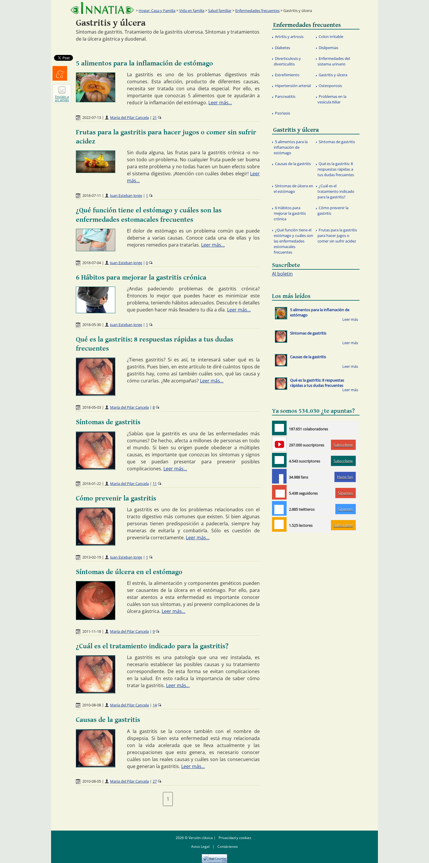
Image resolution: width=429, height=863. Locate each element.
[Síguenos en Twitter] (279, 508)
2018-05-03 (91, 407)
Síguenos (345, 493)
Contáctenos (227, 846)
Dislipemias (328, 47)
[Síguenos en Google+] (279, 492)
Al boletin (282, 274)
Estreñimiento (287, 74)
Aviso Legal (200, 846)
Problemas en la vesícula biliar (332, 99)
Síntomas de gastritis (108, 422)
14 (155, 705)
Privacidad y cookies (235, 837)
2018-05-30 (91, 324)
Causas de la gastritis (108, 720)
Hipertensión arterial (293, 85)
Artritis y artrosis (289, 36)
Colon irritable (331, 36)
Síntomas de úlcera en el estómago (129, 572)
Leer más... (220, 102)
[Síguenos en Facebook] (279, 476)
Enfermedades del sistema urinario (334, 61)
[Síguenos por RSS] (279, 524)
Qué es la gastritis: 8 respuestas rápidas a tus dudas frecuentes (336, 169)
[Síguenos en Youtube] (279, 444)
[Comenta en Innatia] (279, 428)
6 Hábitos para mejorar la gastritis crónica (141, 277)
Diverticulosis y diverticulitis (287, 61)
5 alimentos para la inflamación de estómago (144, 63)
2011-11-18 (91, 631)
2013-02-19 (91, 557)
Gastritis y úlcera (333, 74)
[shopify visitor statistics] (214, 856)
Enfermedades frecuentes (257, 10)
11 (155, 483)
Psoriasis (282, 113)
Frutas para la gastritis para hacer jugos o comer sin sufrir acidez (337, 235)
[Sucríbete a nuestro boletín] (279, 460)
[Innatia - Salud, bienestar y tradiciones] (102, 8)
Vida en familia (191, 10)
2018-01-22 (91, 483)
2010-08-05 (91, 781)
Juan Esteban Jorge (126, 195)
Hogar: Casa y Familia (157, 10)
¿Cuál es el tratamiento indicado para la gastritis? (152, 646)
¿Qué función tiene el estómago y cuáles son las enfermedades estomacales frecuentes (293, 241)
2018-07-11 (91, 195)
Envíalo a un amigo (62, 98)
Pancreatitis (285, 96)
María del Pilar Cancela (129, 117)
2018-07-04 (91, 262)
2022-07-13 (91, 117)
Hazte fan (345, 476)
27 (155, 781)
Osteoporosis (330, 85)
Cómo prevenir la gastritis (116, 498)
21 (155, 117)
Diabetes (282, 47)
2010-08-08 (91, 705)
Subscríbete (343, 444)
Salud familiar (219, 10)
